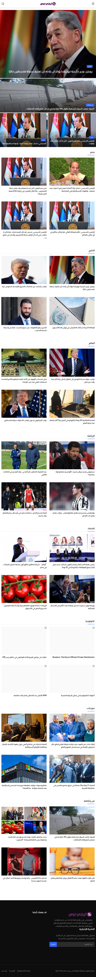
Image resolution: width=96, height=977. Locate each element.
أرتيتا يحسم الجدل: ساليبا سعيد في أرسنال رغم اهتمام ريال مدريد (25, 514)
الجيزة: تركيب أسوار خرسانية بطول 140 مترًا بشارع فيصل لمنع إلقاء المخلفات (60, 109)
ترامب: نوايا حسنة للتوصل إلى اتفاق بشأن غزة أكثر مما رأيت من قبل (73, 380)
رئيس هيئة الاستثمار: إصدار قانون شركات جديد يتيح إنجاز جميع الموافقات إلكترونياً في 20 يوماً (74, 565)
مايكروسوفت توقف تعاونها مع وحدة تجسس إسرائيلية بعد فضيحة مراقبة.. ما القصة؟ (24, 786)
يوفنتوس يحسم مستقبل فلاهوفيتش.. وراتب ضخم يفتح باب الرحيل (74, 514)
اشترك (53, 944)
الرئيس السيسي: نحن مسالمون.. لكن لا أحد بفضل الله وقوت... (72, 142)
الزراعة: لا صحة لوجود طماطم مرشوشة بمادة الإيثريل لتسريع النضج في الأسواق (25, 607)
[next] (92, 44)
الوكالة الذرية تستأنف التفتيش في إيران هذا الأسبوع (74, 328)
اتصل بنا (12, 971)
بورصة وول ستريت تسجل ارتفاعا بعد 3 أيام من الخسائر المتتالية (72, 607)
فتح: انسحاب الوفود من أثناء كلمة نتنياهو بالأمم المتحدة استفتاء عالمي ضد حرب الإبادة (24, 380)
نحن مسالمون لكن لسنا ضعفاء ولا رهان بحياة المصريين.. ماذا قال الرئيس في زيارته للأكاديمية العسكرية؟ (28, 191)
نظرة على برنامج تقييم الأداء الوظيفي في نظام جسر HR (24, 657)
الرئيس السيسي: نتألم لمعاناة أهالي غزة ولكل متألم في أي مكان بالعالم (72, 233)
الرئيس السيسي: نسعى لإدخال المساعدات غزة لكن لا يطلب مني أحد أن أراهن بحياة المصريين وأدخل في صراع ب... (25, 235)
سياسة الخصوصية (24, 971)
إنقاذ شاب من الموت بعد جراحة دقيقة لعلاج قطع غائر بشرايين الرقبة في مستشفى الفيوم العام (73, 745)
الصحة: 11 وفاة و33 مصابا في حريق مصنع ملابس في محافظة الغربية (74, 786)
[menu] (93, 3)
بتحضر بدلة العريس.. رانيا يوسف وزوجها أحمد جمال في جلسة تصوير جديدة (25, 879)
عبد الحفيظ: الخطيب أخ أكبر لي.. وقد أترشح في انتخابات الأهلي (25, 473)
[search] (3, 3)
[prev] (4, 44)
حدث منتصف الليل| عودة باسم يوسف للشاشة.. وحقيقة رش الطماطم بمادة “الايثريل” (27, 838)
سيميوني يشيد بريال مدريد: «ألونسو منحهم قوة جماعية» (75, 473)
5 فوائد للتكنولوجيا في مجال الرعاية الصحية (78, 695)
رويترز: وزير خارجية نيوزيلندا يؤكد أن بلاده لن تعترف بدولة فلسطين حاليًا (72, 287)
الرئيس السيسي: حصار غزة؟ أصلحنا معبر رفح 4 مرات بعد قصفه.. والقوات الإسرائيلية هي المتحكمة (72, 189)
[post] (48, 44)
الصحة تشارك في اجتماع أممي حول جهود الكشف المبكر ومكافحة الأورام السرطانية (24, 745)
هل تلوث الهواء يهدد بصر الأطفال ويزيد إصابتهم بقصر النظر (73, 879)
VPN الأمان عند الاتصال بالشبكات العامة (30, 695)
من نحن (4, 971)
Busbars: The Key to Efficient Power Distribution (74, 657)
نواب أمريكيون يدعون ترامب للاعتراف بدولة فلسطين (25, 420)
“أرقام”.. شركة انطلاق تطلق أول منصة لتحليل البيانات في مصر (25, 565)
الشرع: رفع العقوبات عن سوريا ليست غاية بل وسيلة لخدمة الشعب (25, 329)
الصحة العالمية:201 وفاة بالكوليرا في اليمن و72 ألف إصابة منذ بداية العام (72, 421)
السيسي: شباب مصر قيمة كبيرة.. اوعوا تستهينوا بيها (24, 143)
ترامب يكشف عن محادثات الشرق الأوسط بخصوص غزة (24, 286)
